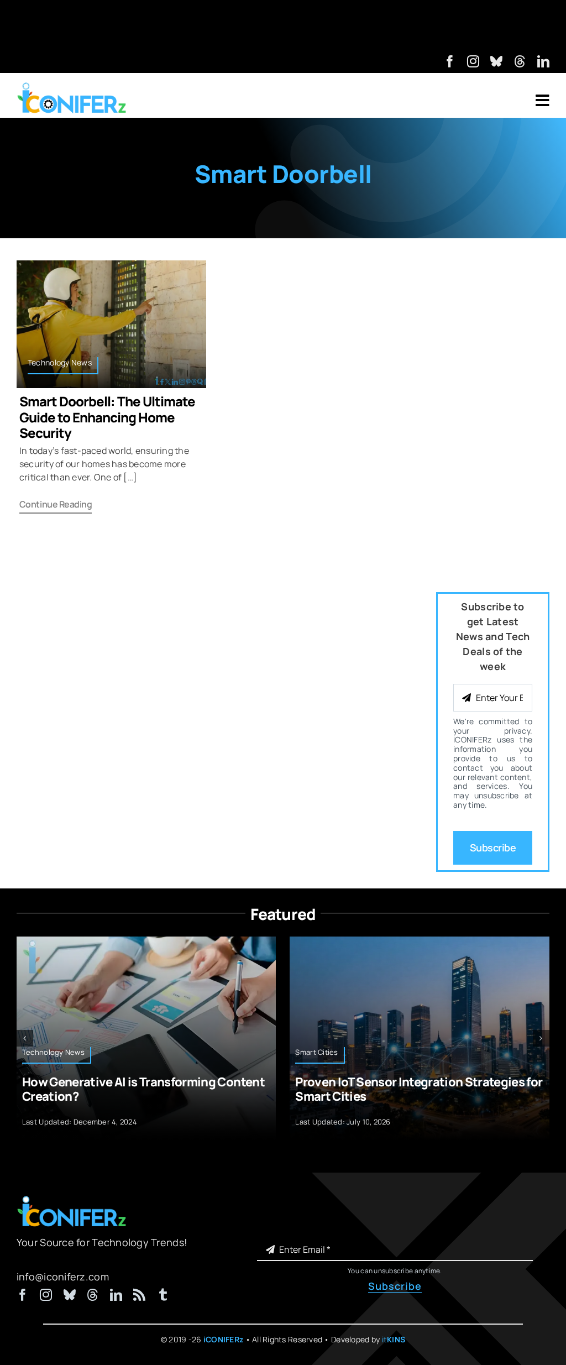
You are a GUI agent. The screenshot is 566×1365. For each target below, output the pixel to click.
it (394, 1339)
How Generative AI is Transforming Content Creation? (143, 1089)
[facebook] (450, 61)
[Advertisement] (283, 25)
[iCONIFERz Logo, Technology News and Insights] (72, 86)
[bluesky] (496, 61)
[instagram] (473, 61)
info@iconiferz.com (63, 1276)
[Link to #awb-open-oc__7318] (542, 100)
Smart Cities (316, 1052)
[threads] (520, 61)
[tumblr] (163, 1295)
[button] (25, 1038)
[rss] (139, 1295)
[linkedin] (543, 61)
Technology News (60, 362)
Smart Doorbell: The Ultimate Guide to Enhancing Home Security (107, 417)
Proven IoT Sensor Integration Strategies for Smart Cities (418, 1089)
